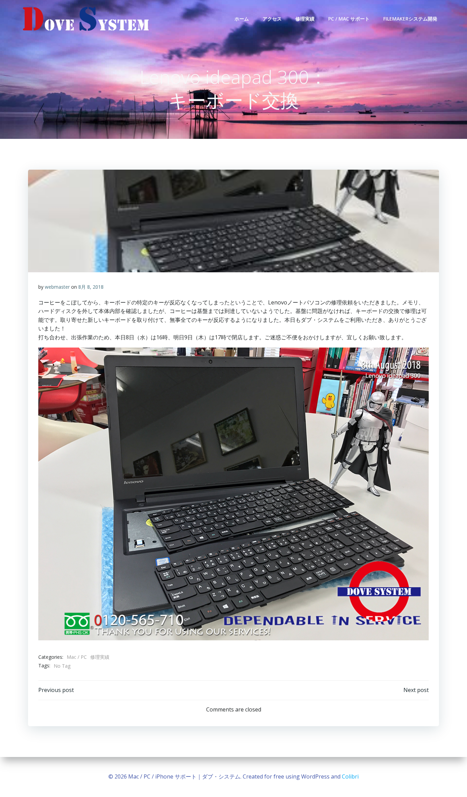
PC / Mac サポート (349, 18)
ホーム (242, 18)
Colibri (350, 776)
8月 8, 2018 (91, 287)
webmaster (57, 287)
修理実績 (305, 18)
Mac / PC (77, 657)
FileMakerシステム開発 (410, 18)
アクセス (272, 18)
